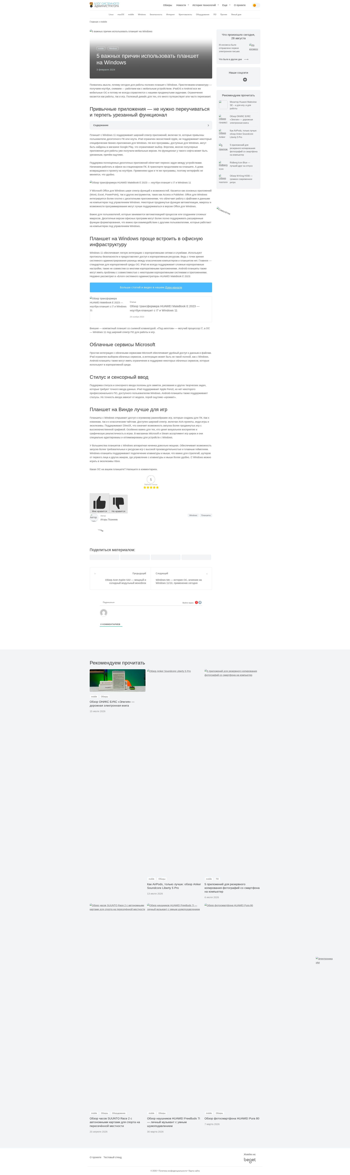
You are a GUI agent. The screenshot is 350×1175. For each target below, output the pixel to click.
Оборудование (202, 14)
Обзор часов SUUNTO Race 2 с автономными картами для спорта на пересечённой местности (115, 1122)
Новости (181, 5)
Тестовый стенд (112, 1157)
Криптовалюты (185, 14)
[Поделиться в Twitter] (165, 557)
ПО (214, 14)
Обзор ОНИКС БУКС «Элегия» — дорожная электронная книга (241, 119)
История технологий (204, 5)
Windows (142, 14)
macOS (121, 14)
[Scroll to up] (6, 1158)
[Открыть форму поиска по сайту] (250, 5)
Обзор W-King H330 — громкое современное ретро (241, 179)
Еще (224, 5)
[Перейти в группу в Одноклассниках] (251, 81)
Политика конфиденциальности (173, 1171)
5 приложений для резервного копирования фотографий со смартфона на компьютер (243, 150)
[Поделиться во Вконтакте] (104, 557)
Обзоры (167, 5)
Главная (94, 22)
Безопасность (156, 14)
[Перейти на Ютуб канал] (232, 81)
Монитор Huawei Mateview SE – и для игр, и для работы (243, 105)
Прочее (223, 14)
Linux (111, 14)
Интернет (170, 14)
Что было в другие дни (230, 59)
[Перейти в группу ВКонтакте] (225, 81)
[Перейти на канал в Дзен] (245, 81)
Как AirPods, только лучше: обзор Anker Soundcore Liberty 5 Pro (243, 133)
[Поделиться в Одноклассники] (196, 557)
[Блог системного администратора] (104, 5)
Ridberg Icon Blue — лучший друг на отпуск (241, 164)
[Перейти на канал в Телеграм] (238, 81)
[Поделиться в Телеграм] (135, 557)
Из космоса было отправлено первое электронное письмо (229, 48)
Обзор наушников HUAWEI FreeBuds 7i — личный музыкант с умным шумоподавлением (173, 1122)
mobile (131, 14)
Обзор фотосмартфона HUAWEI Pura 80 (232, 1118)
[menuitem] (167, 6)
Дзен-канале (173, 287)
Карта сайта (194, 1171)
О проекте (240, 5)
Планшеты (206, 515)
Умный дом (236, 14)
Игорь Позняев (109, 519)
